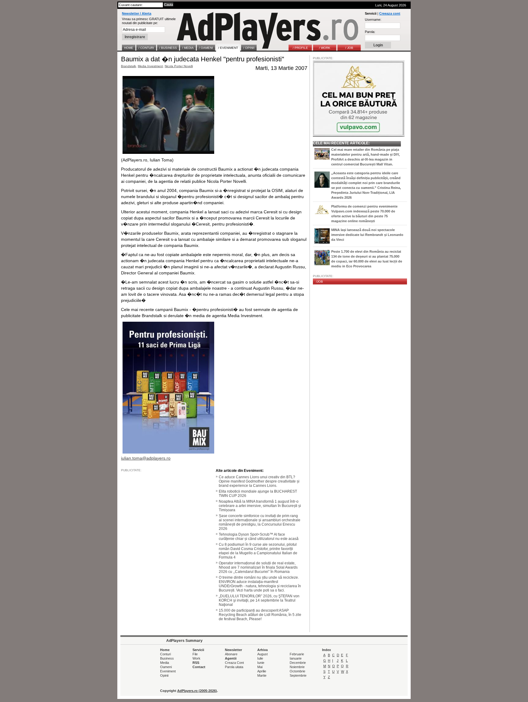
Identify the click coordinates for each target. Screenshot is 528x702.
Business (167, 658)
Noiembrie (297, 667)
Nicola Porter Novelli (179, 66)
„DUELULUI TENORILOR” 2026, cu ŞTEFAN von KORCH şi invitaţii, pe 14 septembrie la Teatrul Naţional (259, 600)
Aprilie (261, 671)
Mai (259, 667)
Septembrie (298, 675)
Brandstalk (128, 66)
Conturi (165, 654)
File (195, 654)
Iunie (260, 662)
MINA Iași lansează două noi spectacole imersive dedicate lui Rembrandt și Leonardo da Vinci (367, 234)
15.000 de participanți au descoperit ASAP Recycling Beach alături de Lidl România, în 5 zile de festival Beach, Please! (260, 614)
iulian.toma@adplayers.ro (145, 458)
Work (196, 658)
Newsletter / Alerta (136, 13)
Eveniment (168, 671)
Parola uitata (234, 667)
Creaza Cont (234, 662)
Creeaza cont (389, 13)
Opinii (164, 675)
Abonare (231, 654)
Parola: (370, 32)
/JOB (319, 281)
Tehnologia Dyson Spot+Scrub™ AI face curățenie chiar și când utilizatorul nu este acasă (259, 536)
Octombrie (297, 671)
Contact (199, 667)
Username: (373, 19)
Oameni (166, 667)
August (262, 654)
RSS (196, 662)
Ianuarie (296, 658)
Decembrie (298, 662)
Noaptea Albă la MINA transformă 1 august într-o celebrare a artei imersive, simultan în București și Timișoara (260, 505)
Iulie (260, 658)
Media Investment (150, 66)
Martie (261, 675)
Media (164, 662)
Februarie (297, 654)
